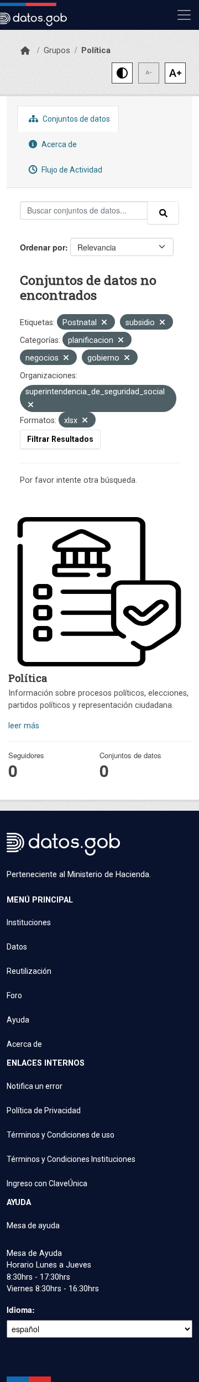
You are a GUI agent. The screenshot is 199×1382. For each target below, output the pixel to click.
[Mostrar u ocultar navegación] (184, 15)
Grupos (57, 50)
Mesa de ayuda (33, 1225)
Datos (17, 946)
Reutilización (29, 971)
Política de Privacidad (44, 1110)
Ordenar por (42, 247)
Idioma (19, 1309)
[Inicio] (25, 51)
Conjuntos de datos (75, 118)
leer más (23, 726)
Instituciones (29, 922)
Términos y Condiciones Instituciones (71, 1159)
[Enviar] (163, 213)
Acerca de (58, 144)
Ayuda (18, 1019)
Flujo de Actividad (71, 169)
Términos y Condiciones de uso (60, 1134)
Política (96, 50)
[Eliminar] (104, 323)
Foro (14, 995)
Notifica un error (34, 1086)
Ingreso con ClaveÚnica (47, 1183)
